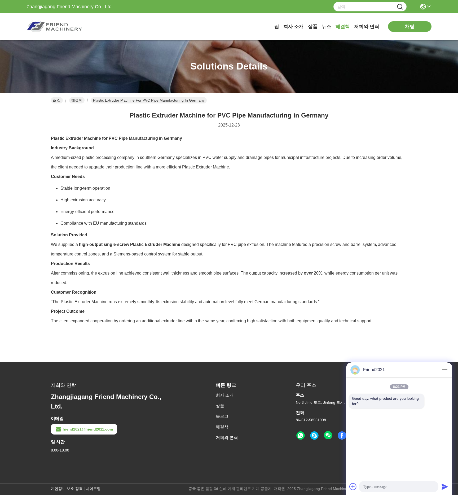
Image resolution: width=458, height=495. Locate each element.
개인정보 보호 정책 (67, 489)
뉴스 (326, 26)
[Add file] (353, 486)
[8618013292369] (300, 435)
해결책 (343, 26)
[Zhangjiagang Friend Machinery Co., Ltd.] (56, 26)
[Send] (445, 486)
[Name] (400, 6)
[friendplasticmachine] (314, 435)
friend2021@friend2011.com (88, 429)
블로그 (222, 416)
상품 (313, 26)
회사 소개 (293, 26)
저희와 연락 (366, 26)
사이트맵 (93, 489)
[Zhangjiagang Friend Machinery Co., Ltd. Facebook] (342, 435)
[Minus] (445, 370)
